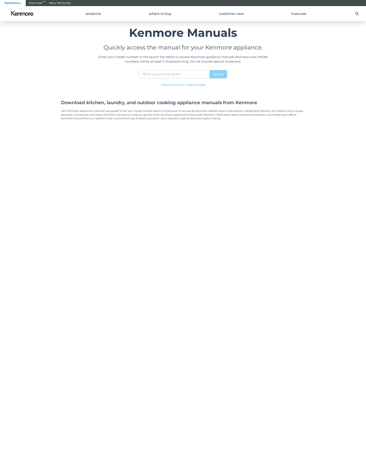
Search (218, 74)
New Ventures (60, 3)
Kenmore (13, 3)
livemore (37, 3)
